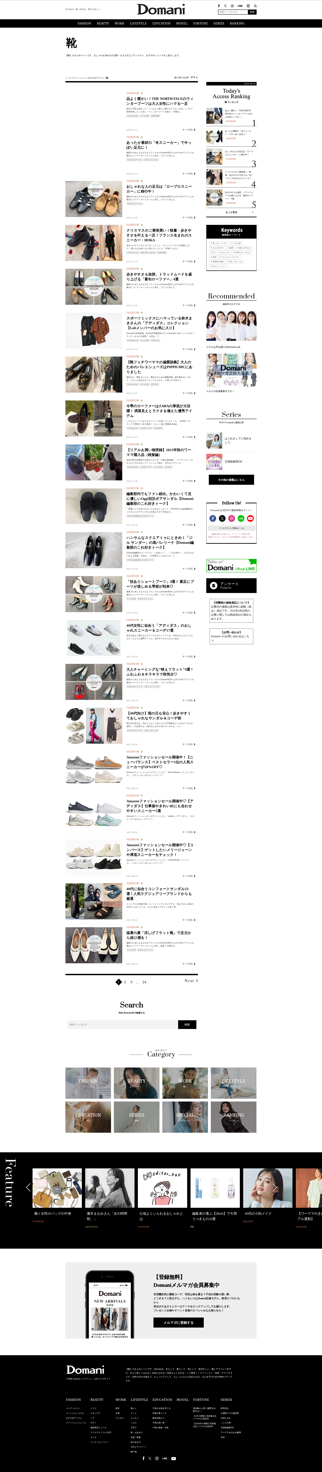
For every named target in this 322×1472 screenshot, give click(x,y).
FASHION (84, 23)
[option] (57, 1198)
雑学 (118, 1408)
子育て (134, 1427)
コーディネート (73, 1408)
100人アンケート (138, 1447)
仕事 (118, 1413)
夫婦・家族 (136, 1437)
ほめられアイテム (135, 160)
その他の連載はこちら (231, 479)
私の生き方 (136, 1442)
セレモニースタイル (230, 257)
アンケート (229, 584)
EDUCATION (161, 23)
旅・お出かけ (137, 1432)
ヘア (92, 1418)
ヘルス (134, 1423)
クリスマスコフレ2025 (100, 1432)
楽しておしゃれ (152, 160)
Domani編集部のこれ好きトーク (141, 516)
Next (189, 981)
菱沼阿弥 (162, 253)
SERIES (219, 23)
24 (145, 982)
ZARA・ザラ (147, 428)
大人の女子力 (218, 248)
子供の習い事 (158, 1423)
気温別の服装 (218, 262)
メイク (93, 1408)
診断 (231, 248)
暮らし (134, 1408)
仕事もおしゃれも (242, 252)
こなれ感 (145, 116)
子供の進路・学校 (160, 1427)
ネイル (93, 1437)
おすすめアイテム (96, 78)
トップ (68, 78)
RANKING (237, 23)
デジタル (120, 1418)
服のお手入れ (244, 248)
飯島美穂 (156, 116)
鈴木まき (156, 340)
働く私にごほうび (148, 253)
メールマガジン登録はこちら (232, 528)
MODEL (181, 23)
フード (134, 1413)
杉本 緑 (155, 384)
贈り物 (134, 1452)
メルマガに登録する (179, 1322)
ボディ (93, 1423)
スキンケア (95, 1413)
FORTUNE (200, 23)
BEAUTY (103, 23)
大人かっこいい (219, 266)
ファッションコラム (75, 1413)
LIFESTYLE (138, 23)
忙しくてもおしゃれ (220, 252)
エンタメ (135, 1418)
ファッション (80, 78)
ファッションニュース (76, 1423)
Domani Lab (133, 116)
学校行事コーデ (159, 1413)
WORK (119, 23)
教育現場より (158, 1418)
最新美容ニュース (98, 1427)
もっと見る (231, 212)
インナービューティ (99, 1442)
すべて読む (187, 130)
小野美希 (158, 428)
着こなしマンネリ (152, 686)
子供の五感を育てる (161, 1408)
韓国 (214, 257)
